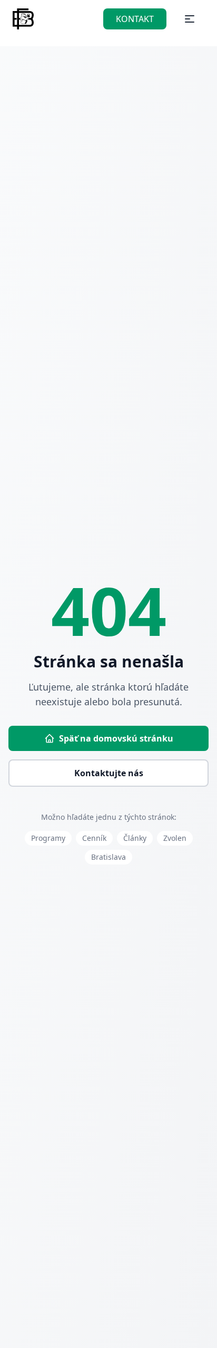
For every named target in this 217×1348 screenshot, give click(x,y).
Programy (48, 838)
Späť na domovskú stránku (116, 738)
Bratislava (108, 857)
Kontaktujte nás (108, 773)
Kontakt (135, 19)
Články (134, 838)
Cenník (94, 838)
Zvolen (174, 838)
